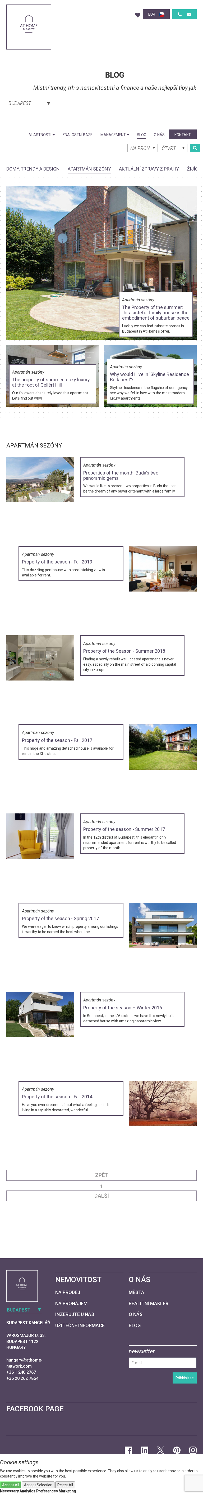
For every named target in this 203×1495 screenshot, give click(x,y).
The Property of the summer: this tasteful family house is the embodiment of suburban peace (156, 313)
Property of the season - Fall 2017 (57, 740)
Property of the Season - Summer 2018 (124, 651)
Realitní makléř (148, 1303)
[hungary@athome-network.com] (188, 14)
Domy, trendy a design (33, 169)
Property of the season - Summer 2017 (124, 829)
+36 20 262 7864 (22, 1378)
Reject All (65, 1485)
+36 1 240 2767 (21, 1372)
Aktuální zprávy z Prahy (149, 169)
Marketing (67, 1491)
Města (136, 1292)
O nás (159, 135)
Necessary (9, 1491)
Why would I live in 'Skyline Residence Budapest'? (149, 376)
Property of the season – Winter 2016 (122, 1007)
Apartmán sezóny (89, 169)
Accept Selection (38, 1485)
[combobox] (28, 102)
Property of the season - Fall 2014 (57, 1096)
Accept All (10, 1485)
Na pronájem (71, 1303)
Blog (141, 135)
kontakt (182, 135)
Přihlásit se (185, 1378)
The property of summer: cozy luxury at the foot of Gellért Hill (51, 382)
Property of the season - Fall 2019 (57, 562)
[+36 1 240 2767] (180, 14)
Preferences (47, 1491)
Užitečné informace (80, 1325)
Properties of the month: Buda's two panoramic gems (120, 475)
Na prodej (67, 1292)
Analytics (27, 1491)
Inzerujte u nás (74, 1314)
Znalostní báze (77, 135)
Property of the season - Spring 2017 (60, 918)
